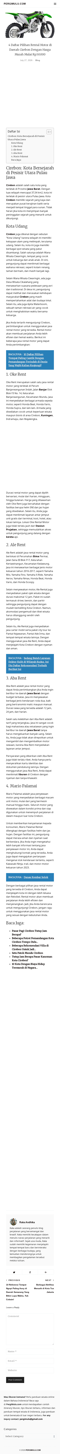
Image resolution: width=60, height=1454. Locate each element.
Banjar (43, 389)
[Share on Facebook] (30, 1272)
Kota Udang (17, 143)
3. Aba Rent (16, 153)
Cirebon (10, 185)
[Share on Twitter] (14, 1272)
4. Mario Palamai (19, 156)
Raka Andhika (27, 1222)
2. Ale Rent (16, 150)
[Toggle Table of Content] (47, 131)
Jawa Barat (33, 188)
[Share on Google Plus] (46, 1272)
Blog (37, 60)
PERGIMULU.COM (15, 4)
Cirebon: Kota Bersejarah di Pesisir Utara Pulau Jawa (26, 138)
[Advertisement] (30, 96)
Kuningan (47, 415)
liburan (22, 774)
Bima (36, 556)
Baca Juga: (16, 160)
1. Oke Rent (16, 146)
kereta (10, 536)
